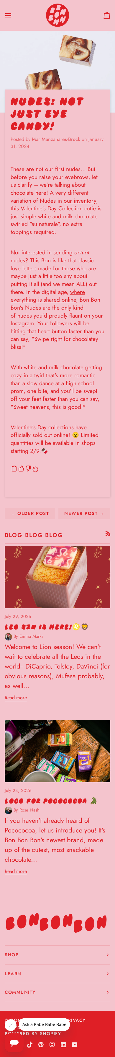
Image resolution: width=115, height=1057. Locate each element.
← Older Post (30, 513)
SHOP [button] (12, 955)
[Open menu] (13, 15)
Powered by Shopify (33, 1033)
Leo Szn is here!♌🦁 (47, 627)
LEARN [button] (13, 973)
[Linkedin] (63, 1044)
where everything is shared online (48, 296)
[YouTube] (74, 1044)
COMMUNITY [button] (20, 992)
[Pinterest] (41, 1044)
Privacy (75, 1020)
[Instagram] (52, 1044)
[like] (21, 468)
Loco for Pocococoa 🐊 (51, 801)
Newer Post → (84, 513)
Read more (16, 697)
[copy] (14, 468)
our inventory (80, 200)
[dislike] (28, 468)
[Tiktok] (29, 1044)
